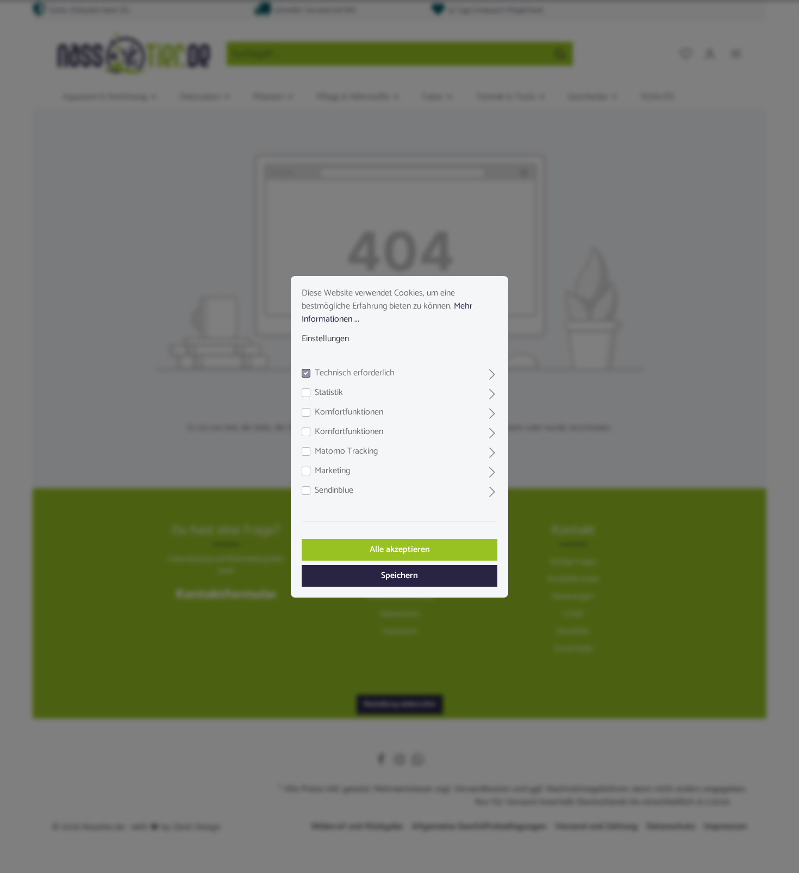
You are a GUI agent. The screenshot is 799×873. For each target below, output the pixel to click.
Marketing (332, 471)
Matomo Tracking (346, 451)
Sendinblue (334, 490)
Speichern (399, 575)
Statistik (329, 392)
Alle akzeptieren (400, 549)
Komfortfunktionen (349, 412)
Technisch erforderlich (355, 373)
